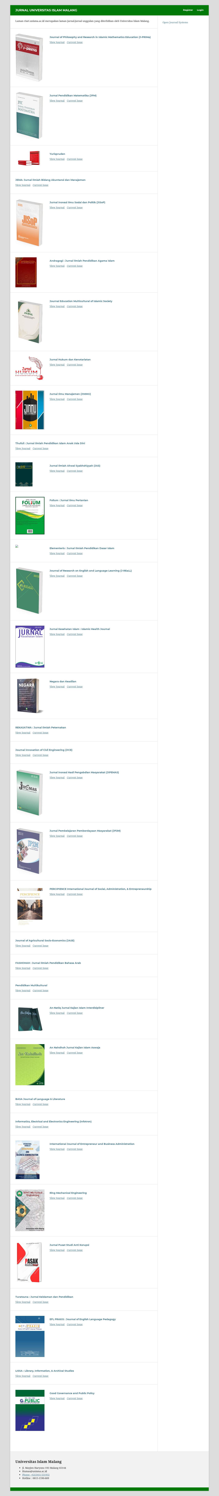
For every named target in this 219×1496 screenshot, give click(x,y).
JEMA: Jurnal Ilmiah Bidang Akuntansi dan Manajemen (50, 179)
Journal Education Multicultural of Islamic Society (81, 301)
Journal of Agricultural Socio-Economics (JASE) (44, 940)
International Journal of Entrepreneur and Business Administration (92, 1144)
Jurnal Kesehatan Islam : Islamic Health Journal (80, 629)
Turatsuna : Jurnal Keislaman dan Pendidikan (44, 1296)
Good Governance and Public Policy (72, 1393)
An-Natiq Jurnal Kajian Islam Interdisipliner (77, 1007)
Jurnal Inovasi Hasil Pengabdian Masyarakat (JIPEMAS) (84, 772)
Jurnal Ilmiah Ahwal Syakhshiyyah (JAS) (75, 465)
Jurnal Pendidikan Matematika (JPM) (73, 95)
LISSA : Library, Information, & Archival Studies (44, 1370)
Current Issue (75, 42)
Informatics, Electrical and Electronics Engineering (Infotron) (53, 1121)
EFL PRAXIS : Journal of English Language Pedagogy (83, 1319)
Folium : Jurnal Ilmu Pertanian (69, 500)
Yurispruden (57, 153)
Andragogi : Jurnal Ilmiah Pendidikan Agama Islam (82, 260)
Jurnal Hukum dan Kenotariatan (70, 359)
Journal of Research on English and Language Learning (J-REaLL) (91, 570)
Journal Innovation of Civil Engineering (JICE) (43, 750)
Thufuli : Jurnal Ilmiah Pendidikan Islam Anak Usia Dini (50, 443)
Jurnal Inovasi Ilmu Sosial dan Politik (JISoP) (77, 202)
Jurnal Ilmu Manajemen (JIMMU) (70, 394)
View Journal (57, 42)
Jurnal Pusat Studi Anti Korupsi (69, 1245)
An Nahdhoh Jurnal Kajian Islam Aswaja (75, 1047)
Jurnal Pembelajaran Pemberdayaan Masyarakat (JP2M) (85, 830)
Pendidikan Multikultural (31, 985)
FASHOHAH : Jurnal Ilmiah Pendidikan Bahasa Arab (48, 963)
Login (200, 10)
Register (188, 10)
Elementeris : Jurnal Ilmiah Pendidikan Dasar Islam (82, 548)
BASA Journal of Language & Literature (40, 1099)
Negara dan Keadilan (63, 681)
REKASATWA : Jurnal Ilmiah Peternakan (40, 727)
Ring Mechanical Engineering (68, 1192)
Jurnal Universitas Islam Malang (46, 10)
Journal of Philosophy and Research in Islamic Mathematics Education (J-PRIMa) (100, 37)
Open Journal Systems (175, 22)
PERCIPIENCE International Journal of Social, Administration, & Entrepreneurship (101, 889)
